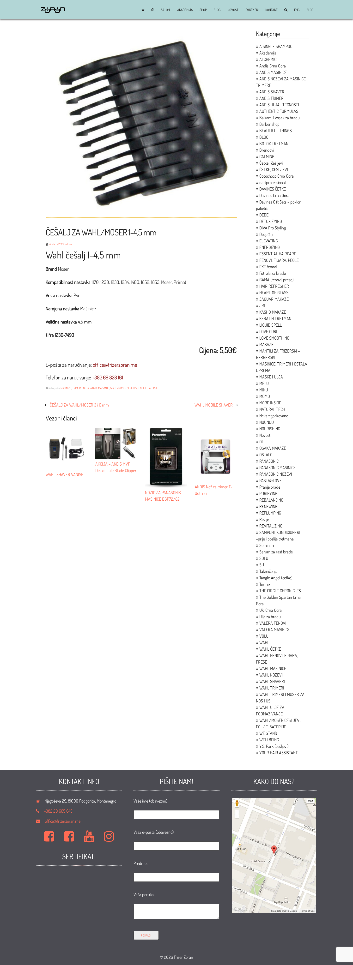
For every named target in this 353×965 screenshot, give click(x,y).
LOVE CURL (268, 331)
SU (261, 564)
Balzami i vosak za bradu (279, 117)
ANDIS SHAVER (271, 91)
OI (261, 441)
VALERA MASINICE (274, 629)
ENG (297, 10)
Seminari (266, 545)
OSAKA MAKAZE (272, 448)
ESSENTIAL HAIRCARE (277, 253)
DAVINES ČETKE (272, 189)
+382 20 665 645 (58, 811)
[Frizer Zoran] (53, 11)
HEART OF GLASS (273, 292)
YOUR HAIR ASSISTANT (278, 752)
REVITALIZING (270, 525)
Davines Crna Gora (274, 195)
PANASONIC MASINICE (277, 467)
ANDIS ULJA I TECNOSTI (279, 104)
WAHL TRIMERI (271, 687)
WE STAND (268, 733)
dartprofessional (272, 182)
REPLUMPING (270, 512)
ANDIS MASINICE (273, 72)
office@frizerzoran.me (62, 821)
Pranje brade (269, 487)
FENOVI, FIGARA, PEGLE (279, 260)
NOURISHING (269, 428)
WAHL (106, 388)
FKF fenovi (268, 266)
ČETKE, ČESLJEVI (273, 169)
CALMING (266, 156)
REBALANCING (271, 500)
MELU (264, 383)
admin (68, 244)
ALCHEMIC (267, 59)
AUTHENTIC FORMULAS (278, 111)
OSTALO (266, 454)
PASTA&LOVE (270, 480)
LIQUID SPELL (270, 325)
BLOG (217, 10)
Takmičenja (268, 571)
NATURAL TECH (272, 409)
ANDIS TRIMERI (272, 98)
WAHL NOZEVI (271, 674)
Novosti (233, 10)
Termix (264, 584)
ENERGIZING (269, 247)
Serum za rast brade (276, 551)
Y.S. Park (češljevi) (273, 746)
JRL (262, 305)
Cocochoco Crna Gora (276, 176)
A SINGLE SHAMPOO (275, 46)
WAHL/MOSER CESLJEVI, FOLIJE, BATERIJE (134, 388)
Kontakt (271, 10)
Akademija (185, 10)
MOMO (264, 396)
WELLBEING (269, 739)
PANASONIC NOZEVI (275, 474)
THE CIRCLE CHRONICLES (280, 590)
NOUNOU (266, 422)
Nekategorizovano (273, 415)
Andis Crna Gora (272, 65)
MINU (263, 389)
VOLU (263, 636)
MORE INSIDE (270, 402)
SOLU (263, 558)
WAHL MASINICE (272, 668)
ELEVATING (268, 240)
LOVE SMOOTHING (274, 338)
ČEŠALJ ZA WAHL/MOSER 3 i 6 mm (79, 405)
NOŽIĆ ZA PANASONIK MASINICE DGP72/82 (163, 496)
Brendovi (266, 150)
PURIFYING (268, 493)
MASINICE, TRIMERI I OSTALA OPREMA (81, 388)
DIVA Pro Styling (272, 227)
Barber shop (269, 124)
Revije (264, 519)
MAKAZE (266, 344)
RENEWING (268, 506)
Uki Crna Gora (270, 610)
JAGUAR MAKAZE (274, 299)
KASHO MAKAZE (272, 312)
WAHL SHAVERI (272, 681)
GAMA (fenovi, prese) (276, 279)
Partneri (252, 10)
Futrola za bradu (272, 273)
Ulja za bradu (270, 616)
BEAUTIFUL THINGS (275, 130)
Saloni (165, 10)
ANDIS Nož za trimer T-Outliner (213, 490)
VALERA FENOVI (272, 623)
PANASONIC (269, 461)
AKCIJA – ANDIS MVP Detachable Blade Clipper (115, 467)
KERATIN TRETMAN (275, 318)
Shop (203, 10)
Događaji (266, 234)
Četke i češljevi (271, 163)
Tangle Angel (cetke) (275, 577)
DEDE (263, 214)
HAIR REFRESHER (274, 286)
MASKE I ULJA (271, 376)
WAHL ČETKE (270, 649)
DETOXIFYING (270, 221)
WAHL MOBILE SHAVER (214, 405)
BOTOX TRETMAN (273, 143)
